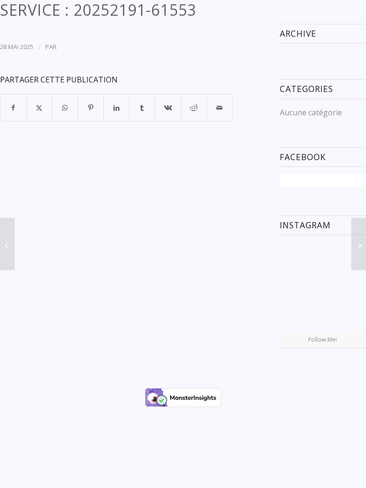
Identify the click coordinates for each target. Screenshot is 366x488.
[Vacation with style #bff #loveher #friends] (323, 256)
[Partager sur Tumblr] (142, 107)
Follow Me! (322, 340)
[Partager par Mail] (219, 107)
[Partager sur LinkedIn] (116, 107)
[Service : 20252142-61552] (7, 244)
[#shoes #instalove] (293, 316)
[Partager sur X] (39, 107)
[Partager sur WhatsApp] (65, 107)
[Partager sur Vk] (168, 107)
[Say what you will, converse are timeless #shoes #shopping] (323, 317)
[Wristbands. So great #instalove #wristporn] (352, 286)
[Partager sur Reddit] (193, 107)
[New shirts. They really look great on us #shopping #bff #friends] (293, 255)
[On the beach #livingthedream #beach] (323, 287)
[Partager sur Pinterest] (90, 107)
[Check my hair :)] (352, 316)
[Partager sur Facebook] (13, 107)
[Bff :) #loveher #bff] (293, 286)
